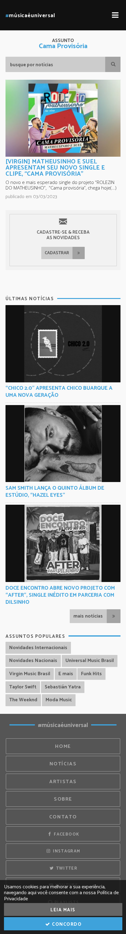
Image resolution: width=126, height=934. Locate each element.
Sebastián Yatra (63, 687)
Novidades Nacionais (33, 660)
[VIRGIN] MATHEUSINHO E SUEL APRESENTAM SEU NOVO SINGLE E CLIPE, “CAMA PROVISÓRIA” (55, 168)
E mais (65, 674)
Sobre (63, 799)
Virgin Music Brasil (29, 674)
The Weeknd (23, 700)
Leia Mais (63, 910)
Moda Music (59, 700)
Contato (63, 817)
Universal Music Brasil (89, 660)
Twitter (65, 868)
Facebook (66, 834)
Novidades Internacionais (38, 648)
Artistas (63, 782)
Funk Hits (91, 674)
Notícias (63, 764)
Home (63, 746)
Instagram (66, 851)
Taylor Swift (22, 687)
